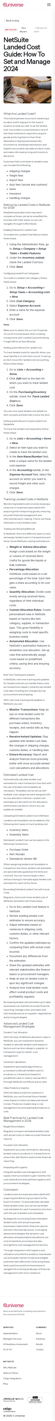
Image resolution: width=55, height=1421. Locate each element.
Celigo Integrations (12, 1378)
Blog (5, 1383)
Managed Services (12, 1339)
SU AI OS (7, 1349)
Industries (40, 1339)
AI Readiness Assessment (15, 1344)
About (39, 1333)
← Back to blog (11, 20)
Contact (39, 1349)
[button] (49, 4)
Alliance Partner (10, 1373)
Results (39, 1344)
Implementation (10, 1333)
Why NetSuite (9, 1367)
